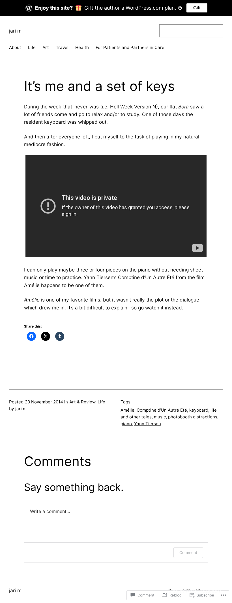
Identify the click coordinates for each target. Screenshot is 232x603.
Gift (197, 7)
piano (126, 423)
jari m (15, 31)
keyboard (198, 410)
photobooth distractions (192, 417)
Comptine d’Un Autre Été (162, 410)
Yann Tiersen (147, 423)
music (160, 417)
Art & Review (82, 402)
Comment (188, 552)
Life (101, 402)
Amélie (127, 410)
